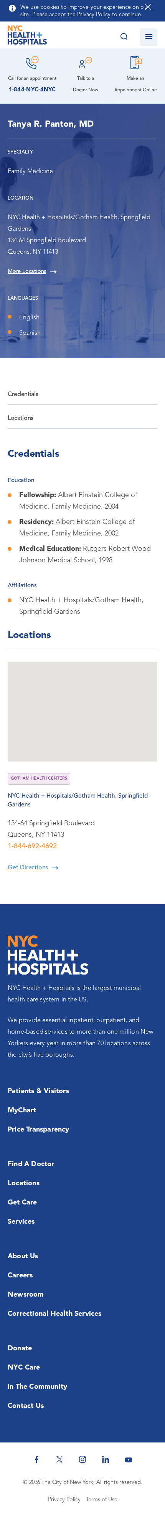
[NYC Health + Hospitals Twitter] (59, 1459)
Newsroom (26, 1294)
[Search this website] (123, 37)
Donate (20, 1348)
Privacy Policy (64, 1500)
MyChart (22, 1110)
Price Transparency (38, 1129)
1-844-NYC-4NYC (32, 90)
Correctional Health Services (55, 1313)
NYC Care (24, 1367)
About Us (23, 1256)
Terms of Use (101, 1500)
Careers (20, 1275)
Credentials (23, 395)
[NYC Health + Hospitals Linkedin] (105, 1459)
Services (21, 1221)
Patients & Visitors (38, 1091)
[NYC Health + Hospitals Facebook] (36, 1459)
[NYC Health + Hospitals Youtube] (128, 1459)
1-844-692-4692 (32, 846)
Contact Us (26, 1406)
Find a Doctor (31, 1164)
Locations (20, 418)
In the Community (37, 1386)
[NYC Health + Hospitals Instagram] (82, 1459)
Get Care (22, 1202)
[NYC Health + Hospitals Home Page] (27, 36)
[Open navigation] (148, 37)
